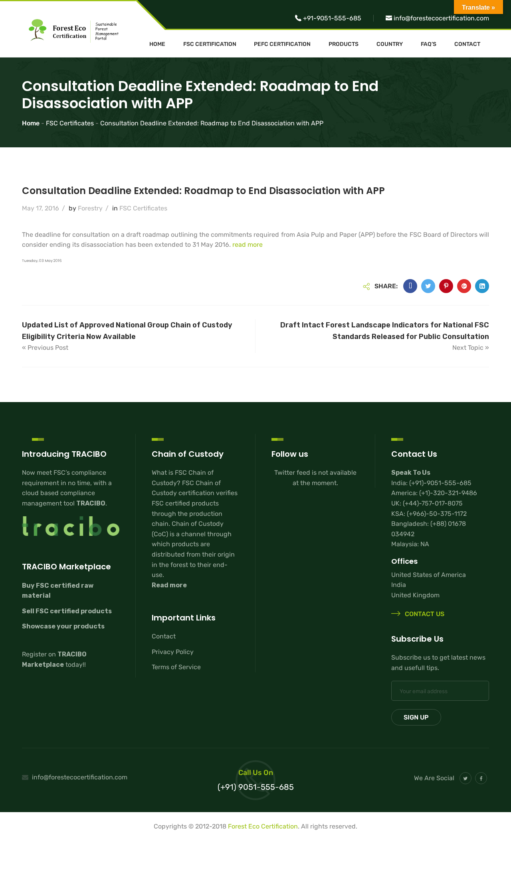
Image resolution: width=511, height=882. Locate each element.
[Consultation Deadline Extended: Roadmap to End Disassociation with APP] (410, 286)
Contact (467, 44)
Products (343, 44)
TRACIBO (90, 503)
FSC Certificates (143, 208)
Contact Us (423, 614)
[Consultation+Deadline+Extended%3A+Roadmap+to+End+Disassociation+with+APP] (428, 286)
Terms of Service (176, 667)
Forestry (90, 208)
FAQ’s (428, 44)
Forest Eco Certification (263, 826)
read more (247, 244)
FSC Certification (209, 44)
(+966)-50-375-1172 (437, 513)
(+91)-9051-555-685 (440, 483)
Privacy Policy (173, 652)
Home (157, 44)
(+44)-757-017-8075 (433, 503)
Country (389, 44)
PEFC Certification (282, 44)
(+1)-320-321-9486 (448, 493)
